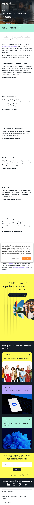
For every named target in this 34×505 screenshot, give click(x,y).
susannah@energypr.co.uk (20, 267)
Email (5, 464)
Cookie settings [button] (15, 259)
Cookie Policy (5, 496)
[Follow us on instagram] (14, 484)
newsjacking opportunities (9, 46)
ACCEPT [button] (26, 258)
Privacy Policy (22, 496)
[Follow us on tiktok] (20, 484)
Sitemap (4, 499)
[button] (30, 3)
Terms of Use (14, 496)
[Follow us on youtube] (25, 484)
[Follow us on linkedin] (8, 484)
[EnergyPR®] (8, 3)
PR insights (10, 263)
